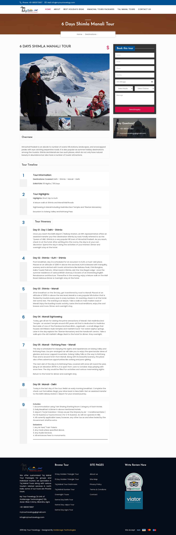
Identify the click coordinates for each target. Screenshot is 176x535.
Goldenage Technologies (64, 530)
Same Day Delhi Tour (64, 499)
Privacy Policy (96, 484)
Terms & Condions (98, 489)
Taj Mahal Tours (126, 9)
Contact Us (144, 9)
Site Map (94, 479)
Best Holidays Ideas (74, 9)
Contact (93, 494)
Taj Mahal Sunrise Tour (64, 489)
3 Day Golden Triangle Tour (67, 474)
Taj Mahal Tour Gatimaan (66, 484)
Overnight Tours (62, 494)
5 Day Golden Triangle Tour (67, 479)
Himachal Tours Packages (100, 9)
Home (48, 9)
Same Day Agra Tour (64, 510)
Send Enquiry (134, 109)
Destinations (90, 34)
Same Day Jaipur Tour (64, 504)
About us (94, 474)
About (57, 9)
